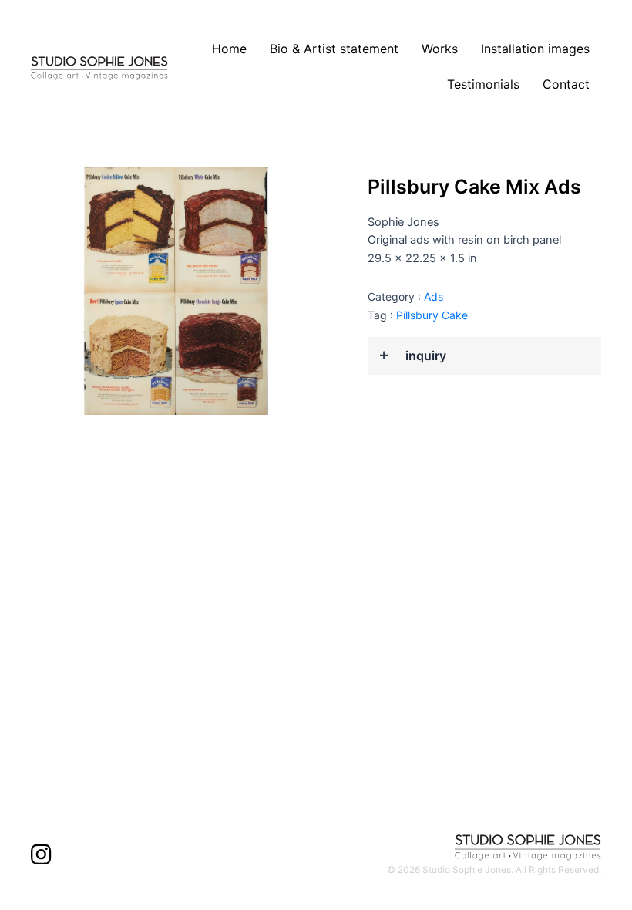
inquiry (425, 356)
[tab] (484, 356)
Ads (433, 296)
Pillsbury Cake (432, 315)
